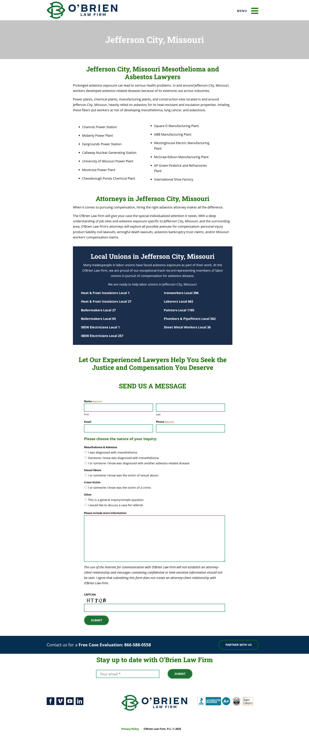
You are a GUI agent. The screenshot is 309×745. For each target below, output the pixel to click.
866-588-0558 (137, 645)
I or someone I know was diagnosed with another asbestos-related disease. (139, 463)
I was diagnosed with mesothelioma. (113, 452)
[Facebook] (50, 701)
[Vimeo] (60, 701)
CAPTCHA (90, 594)
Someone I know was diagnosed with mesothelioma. (123, 458)
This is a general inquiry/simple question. (116, 500)
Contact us (57, 645)
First (86, 414)
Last (158, 414)
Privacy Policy (130, 729)
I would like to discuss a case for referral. (116, 505)
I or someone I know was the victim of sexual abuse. (123, 475)
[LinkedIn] (79, 701)
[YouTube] (70, 701)
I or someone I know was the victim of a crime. (119, 487)
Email (87, 422)
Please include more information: (105, 513)
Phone (165, 422)
